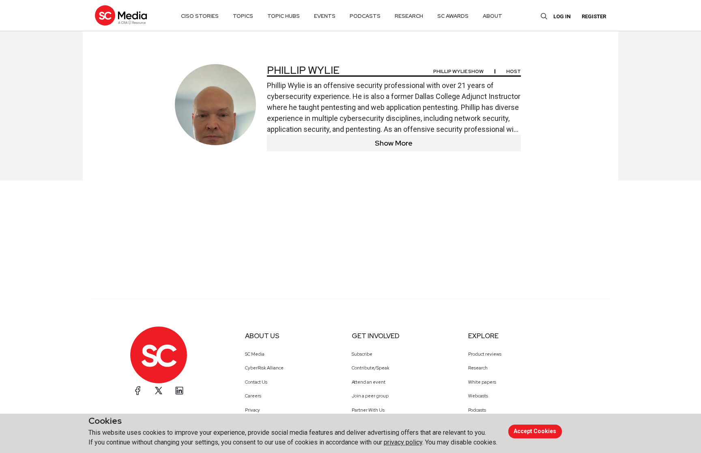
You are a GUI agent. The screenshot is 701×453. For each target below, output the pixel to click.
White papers (482, 382)
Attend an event (368, 382)
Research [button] (409, 16)
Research (478, 368)
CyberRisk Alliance (264, 368)
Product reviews (484, 354)
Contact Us (256, 382)
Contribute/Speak (370, 368)
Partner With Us (368, 410)
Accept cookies (535, 431)
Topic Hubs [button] (283, 16)
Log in (562, 16)
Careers (253, 396)
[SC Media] (121, 15)
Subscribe (362, 354)
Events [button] (324, 16)
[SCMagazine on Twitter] (158, 390)
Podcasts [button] (365, 16)
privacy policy (403, 442)
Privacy (252, 410)
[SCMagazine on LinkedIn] (179, 390)
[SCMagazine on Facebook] (138, 390)
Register (594, 16)
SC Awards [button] (453, 16)
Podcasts (477, 410)
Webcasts (478, 396)
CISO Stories (200, 16)
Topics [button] (243, 16)
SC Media (254, 354)
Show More (394, 143)
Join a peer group (370, 396)
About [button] (492, 16)
